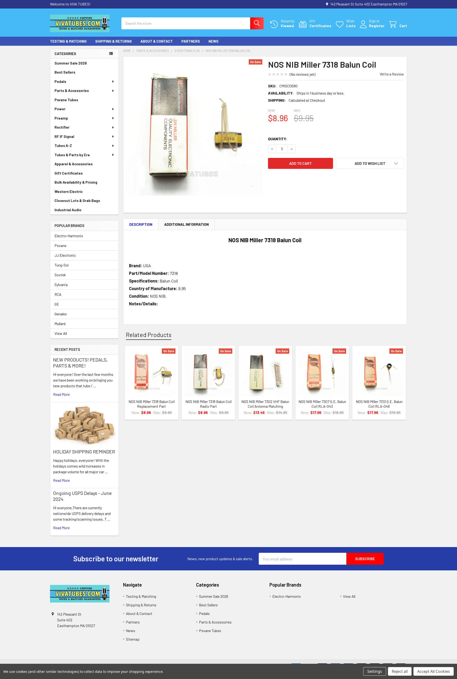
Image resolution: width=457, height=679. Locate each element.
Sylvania (61, 284)
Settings (374, 671)
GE (57, 304)
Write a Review (392, 74)
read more (61, 394)
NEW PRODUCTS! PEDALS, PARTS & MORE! (80, 362)
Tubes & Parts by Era (72, 155)
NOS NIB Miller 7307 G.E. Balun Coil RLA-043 (322, 403)
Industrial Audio (68, 210)
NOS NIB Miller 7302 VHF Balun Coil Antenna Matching (265, 403)
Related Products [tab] (148, 334)
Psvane (60, 245)
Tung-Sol (62, 265)
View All (61, 333)
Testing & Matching (68, 41)
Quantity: (277, 138)
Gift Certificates (69, 173)
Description (140, 224)
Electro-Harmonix (69, 235)
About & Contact (156, 41)
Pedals (60, 81)
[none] (194, 127)
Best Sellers (65, 72)
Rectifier (62, 127)
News (214, 41)
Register (376, 25)
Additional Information (186, 224)
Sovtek (60, 274)
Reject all (400, 671)
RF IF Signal (64, 136)
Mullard (60, 323)
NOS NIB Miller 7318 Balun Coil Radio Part (208, 403)
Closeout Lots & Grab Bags (77, 200)
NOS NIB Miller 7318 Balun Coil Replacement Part (152, 403)
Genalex (61, 314)
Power (60, 109)
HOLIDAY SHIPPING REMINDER (84, 451)
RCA (58, 294)
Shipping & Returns (113, 41)
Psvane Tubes (66, 100)
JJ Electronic (65, 255)
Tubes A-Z (63, 145)
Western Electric (69, 191)
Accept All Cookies (433, 671)
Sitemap (132, 639)
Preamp (61, 118)
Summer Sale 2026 (71, 63)
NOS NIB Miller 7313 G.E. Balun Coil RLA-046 (379, 403)
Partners (190, 41)
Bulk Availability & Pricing (76, 182)
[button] (370, 163)
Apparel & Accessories (74, 164)
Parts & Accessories (72, 90)
